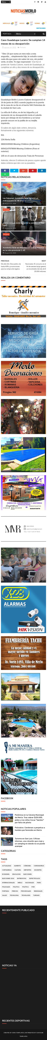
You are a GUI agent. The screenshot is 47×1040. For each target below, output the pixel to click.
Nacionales (29, 883)
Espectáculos (34, 878)
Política (25, 887)
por (33, 887)
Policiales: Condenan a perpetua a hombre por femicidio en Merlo (30, 828)
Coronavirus (39, 866)
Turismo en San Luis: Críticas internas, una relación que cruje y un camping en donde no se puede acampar (30, 842)
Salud (4, 895)
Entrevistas (21, 878)
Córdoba (27, 866)
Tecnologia (14, 895)
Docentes (38, 870)
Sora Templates (18, 1033)
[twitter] (41, 2)
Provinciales (26, 891)
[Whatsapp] (5, 174)
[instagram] (38, 2)
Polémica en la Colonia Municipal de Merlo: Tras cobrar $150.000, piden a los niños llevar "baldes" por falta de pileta (29, 819)
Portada (7, 34)
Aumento (17, 866)
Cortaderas (7, 870)
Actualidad (6, 866)
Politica (16, 887)
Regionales (38, 891)
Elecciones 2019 (8, 878)
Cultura (18, 870)
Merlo (20, 883)
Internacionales (8, 883)
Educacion (16, 874)
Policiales (6, 887)
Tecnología (26, 895)
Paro (39, 883)
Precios (15, 891)
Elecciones (28, 874)
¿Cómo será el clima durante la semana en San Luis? (23, 224)
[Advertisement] (23, 938)
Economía (5, 874)
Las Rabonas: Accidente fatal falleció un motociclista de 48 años (20, 199)
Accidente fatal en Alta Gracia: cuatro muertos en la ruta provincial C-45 (23, 249)
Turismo (36, 895)
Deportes (27, 870)
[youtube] (45, 2)
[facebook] (35, 2)
